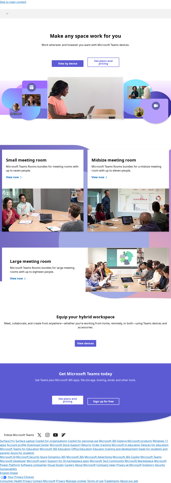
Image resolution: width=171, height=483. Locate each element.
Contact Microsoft (44, 481)
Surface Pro (7, 441)
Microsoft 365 (108, 441)
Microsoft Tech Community (107, 461)
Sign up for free (103, 401)
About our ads (129, 481)
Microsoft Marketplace (139, 461)
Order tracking (101, 445)
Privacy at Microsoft (129, 465)
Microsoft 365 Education (55, 449)
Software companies (34, 465)
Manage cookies (76, 481)
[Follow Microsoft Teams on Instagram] (47, 435)
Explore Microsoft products (134, 441)
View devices (85, 343)
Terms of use (95, 481)
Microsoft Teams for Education (19, 449)
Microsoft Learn (37, 461)
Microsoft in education (126, 445)
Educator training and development (115, 449)
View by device (67, 63)
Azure (43, 457)
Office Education (81, 449)
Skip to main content (13, 2)
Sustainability (8, 469)
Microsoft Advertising (98, 457)
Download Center (38, 445)
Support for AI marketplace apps (68, 461)
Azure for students (22, 453)
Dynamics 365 (57, 457)
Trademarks (111, 481)
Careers (69, 465)
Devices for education (154, 445)
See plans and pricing (103, 62)
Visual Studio (55, 465)
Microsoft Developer (13, 461)
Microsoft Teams (151, 457)
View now (12, 177)
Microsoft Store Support (65, 445)
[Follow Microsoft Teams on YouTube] (55, 435)
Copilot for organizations (51, 441)
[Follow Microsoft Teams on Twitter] (39, 435)
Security (160, 465)
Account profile (16, 445)
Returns (86, 445)
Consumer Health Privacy (16, 481)
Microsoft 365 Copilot (126, 457)
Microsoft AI (8, 457)
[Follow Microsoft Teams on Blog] (63, 435)
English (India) (9, 473)
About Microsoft (85, 465)
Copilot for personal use (83, 441)
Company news (106, 465)
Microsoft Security (27, 457)
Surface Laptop (25, 441)
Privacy (60, 481)
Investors (148, 465)
